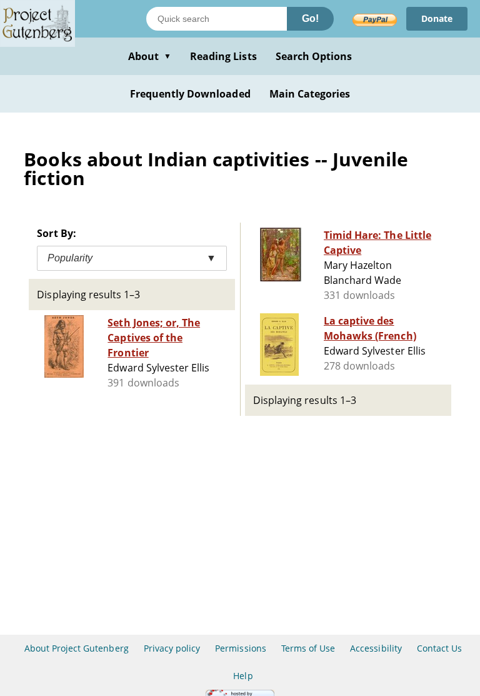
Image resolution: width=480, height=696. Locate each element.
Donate (436, 18)
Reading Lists (223, 56)
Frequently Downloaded (190, 94)
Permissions (240, 648)
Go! (310, 18)
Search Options (314, 56)
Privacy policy (172, 648)
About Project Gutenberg (76, 648)
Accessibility (376, 648)
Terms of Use (308, 648)
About (149, 56)
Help (242, 676)
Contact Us (439, 648)
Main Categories (310, 94)
